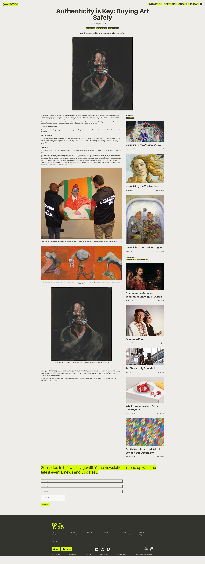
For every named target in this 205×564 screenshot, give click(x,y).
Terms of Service (72, 554)
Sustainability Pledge (121, 554)
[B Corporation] (151, 549)
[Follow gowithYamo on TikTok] (108, 549)
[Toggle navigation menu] (201, 4)
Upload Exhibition (59, 538)
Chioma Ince (107, 24)
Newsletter (126, 538)
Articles (90, 535)
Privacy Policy (88, 554)
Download (55, 535)
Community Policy (104, 554)
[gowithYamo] (58, 526)
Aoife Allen (161, 300)
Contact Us (143, 538)
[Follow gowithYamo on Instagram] (102, 549)
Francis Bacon (101, 28)
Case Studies (74, 535)
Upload (193, 4)
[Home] (10, 4)
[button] (53, 532)
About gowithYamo (128, 535)
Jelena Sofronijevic (158, 343)
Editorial (170, 4)
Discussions (90, 28)
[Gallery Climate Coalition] (146, 549)
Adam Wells (160, 372)
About (182, 4)
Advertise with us (76, 538)
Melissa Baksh (160, 149)
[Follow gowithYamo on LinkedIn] (96, 549)
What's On (155, 4)
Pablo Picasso (113, 28)
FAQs (141, 535)
